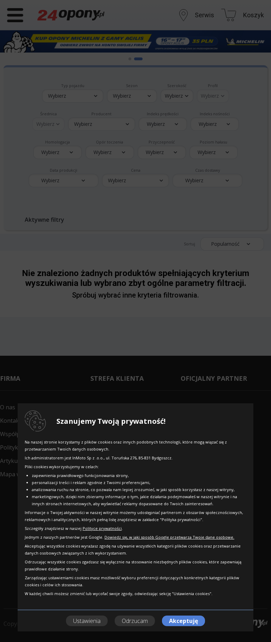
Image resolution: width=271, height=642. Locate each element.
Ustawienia (87, 621)
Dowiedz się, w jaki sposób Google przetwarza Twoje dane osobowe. (169, 537)
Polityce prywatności (102, 528)
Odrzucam (135, 621)
